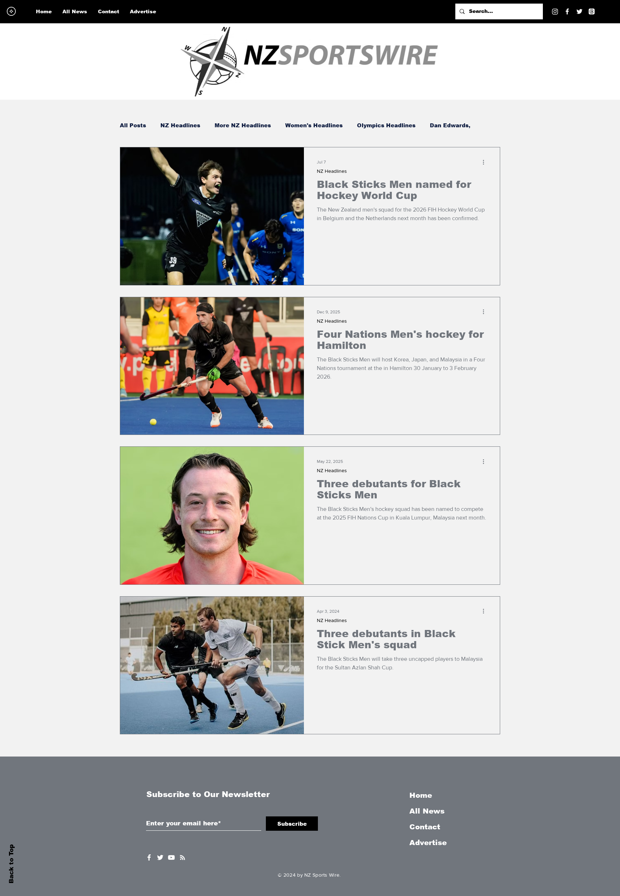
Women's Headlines (314, 125)
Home (420, 795)
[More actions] (486, 162)
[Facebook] (567, 11)
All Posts (133, 125)
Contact (424, 827)
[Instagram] (555, 11)
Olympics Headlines (386, 125)
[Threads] (592, 11)
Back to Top (11, 863)
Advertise (428, 843)
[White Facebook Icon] (149, 857)
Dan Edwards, (450, 125)
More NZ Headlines (243, 125)
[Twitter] (579, 11)
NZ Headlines (180, 125)
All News (427, 811)
